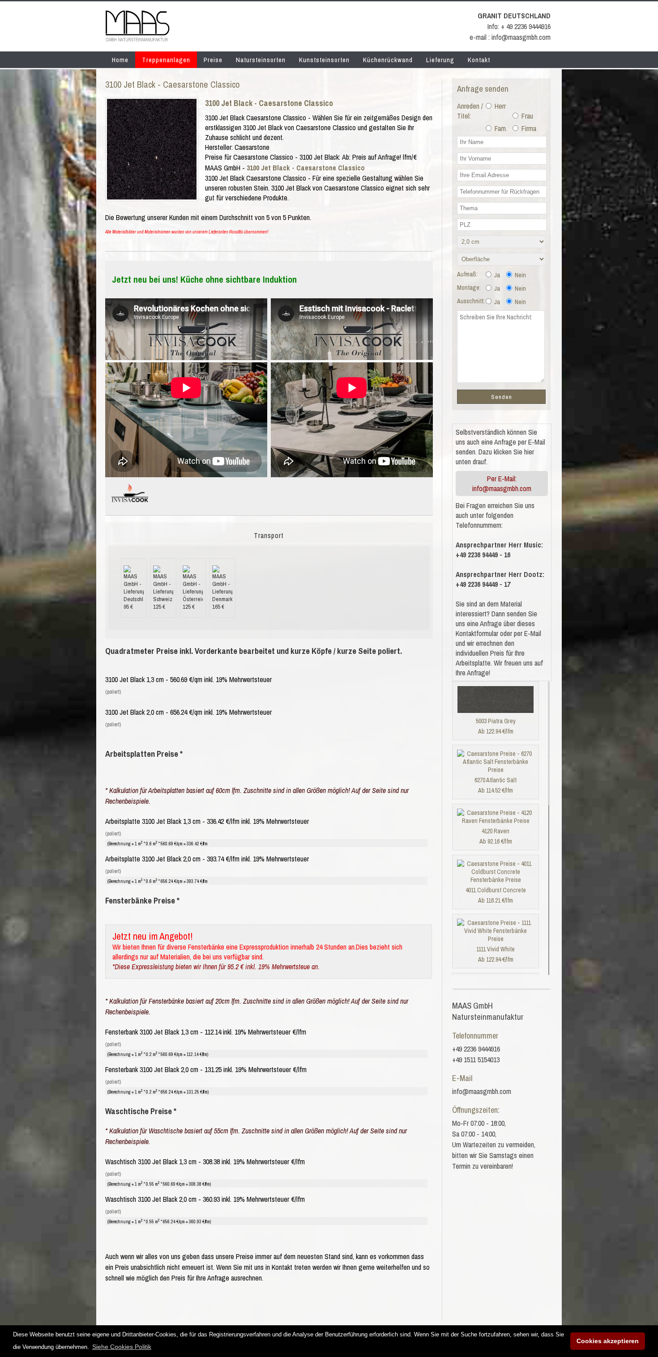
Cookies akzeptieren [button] (608, 1340)
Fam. (500, 128)
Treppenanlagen (166, 59)
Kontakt (479, 59)
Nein (519, 275)
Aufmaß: (467, 274)
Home (120, 59)
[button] (122, 1346)
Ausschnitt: (471, 301)
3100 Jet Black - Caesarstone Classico (269, 103)
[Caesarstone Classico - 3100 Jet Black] (152, 197)
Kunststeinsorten (324, 59)
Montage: (469, 288)
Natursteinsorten (261, 59)
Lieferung (440, 59)
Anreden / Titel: (470, 111)
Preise (213, 59)
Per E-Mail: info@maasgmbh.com (501, 483)
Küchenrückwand (388, 59)
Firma (528, 128)
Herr (499, 106)
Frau (526, 116)
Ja (496, 275)
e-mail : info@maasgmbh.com (510, 37)
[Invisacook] (129, 506)
